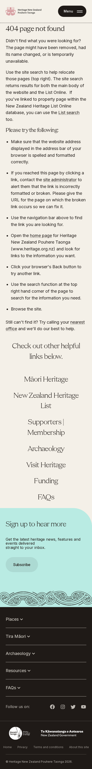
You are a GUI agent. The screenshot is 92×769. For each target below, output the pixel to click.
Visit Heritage (46, 465)
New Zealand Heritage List (46, 401)
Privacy (22, 747)
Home (7, 747)
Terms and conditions (48, 747)
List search (68, 112)
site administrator (60, 179)
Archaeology (46, 449)
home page (41, 235)
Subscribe (21, 564)
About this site (79, 747)
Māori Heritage (46, 379)
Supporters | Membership (46, 428)
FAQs (46, 497)
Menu (68, 11)
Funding (46, 481)
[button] (46, 384)
